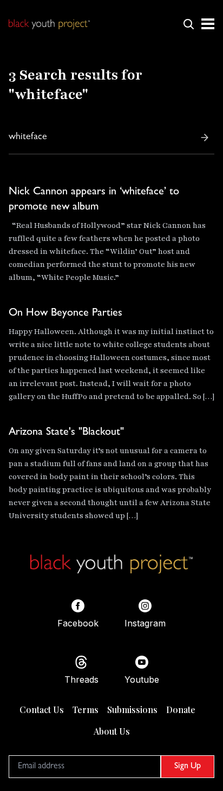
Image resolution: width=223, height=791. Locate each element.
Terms (86, 709)
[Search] (204, 137)
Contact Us (41, 709)
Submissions (132, 709)
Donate (180, 709)
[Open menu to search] (188, 23)
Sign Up (187, 766)
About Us (112, 731)
